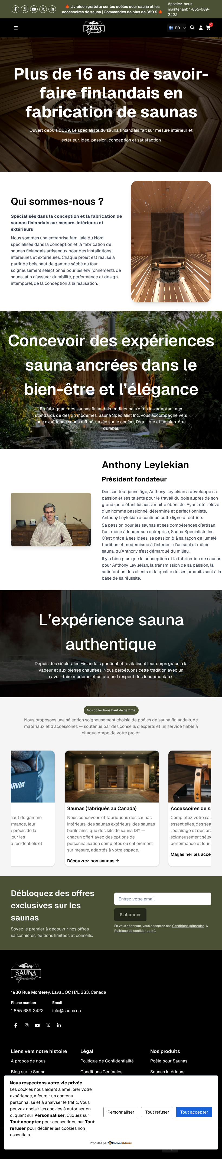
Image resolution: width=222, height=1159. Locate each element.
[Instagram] (24, 9)
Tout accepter (194, 1112)
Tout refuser (157, 1112)
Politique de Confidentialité (107, 1061)
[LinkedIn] (59, 1025)
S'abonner (130, 914)
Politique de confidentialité (134, 931)
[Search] (192, 27)
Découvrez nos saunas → (93, 861)
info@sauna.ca (66, 1010)
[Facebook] (15, 9)
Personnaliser (120, 1112)
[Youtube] (34, 9)
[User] (201, 28)
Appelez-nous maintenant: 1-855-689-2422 (189, 9)
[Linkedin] (52, 9)
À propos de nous (28, 1061)
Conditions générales (188, 926)
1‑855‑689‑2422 (27, 1010)
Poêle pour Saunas (168, 1061)
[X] (43, 9)
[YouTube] (37, 1025)
